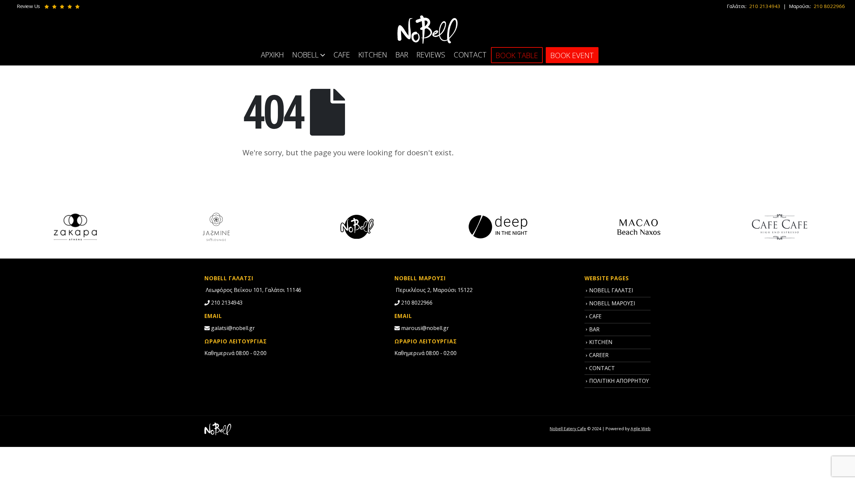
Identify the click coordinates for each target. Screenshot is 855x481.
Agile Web (641, 429)
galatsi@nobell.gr (232, 328)
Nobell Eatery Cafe (568, 429)
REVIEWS (430, 54)
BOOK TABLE (517, 55)
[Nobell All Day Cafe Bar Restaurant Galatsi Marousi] (357, 226)
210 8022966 (828, 6)
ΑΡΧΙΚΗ (272, 54)
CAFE (341, 54)
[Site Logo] (427, 29)
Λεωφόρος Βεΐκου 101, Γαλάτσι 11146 (252, 290)
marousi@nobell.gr (424, 328)
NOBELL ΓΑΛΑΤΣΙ (611, 290)
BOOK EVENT (572, 55)
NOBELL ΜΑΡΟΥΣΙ (612, 303)
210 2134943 (764, 6)
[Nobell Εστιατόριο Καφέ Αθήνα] (217, 428)
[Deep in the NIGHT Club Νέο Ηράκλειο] (498, 226)
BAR (401, 54)
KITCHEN (372, 54)
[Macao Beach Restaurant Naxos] (638, 226)
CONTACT (470, 54)
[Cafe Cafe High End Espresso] (779, 226)
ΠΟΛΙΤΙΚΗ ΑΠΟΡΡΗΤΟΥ (619, 380)
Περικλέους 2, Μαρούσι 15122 (433, 290)
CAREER (599, 355)
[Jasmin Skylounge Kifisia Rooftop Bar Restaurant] (216, 226)
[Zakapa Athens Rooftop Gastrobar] (75, 226)
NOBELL (305, 54)
